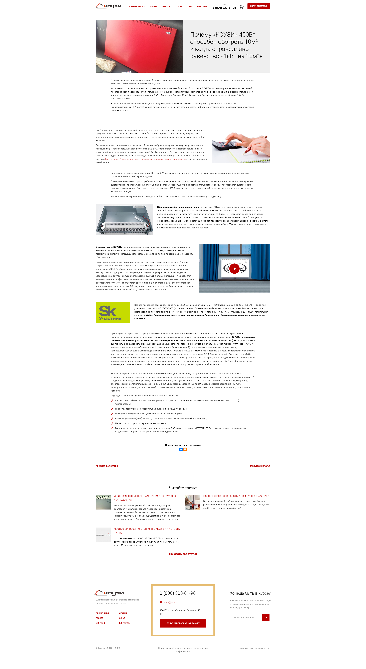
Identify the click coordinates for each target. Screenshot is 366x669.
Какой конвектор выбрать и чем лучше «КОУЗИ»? (236, 495)
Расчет (153, 6)
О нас (190, 6)
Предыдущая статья (107, 466)
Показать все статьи (183, 554)
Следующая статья (260, 466)
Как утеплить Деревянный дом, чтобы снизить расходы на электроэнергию (145, 159)
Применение (136, 6)
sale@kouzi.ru (172, 602)
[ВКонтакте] (181, 449)
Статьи (179, 6)
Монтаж (166, 6)
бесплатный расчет (183, 623)
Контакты (202, 6)
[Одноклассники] (185, 449)
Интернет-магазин (258, 6)
